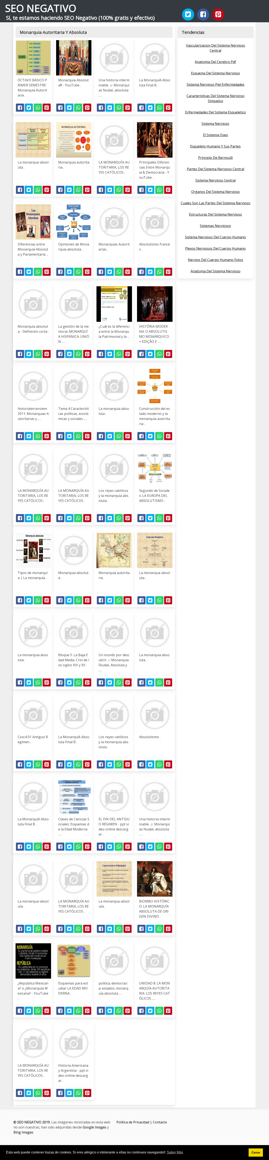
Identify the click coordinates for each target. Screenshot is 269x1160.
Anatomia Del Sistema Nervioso (215, 271)
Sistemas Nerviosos (215, 225)
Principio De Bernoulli (215, 157)
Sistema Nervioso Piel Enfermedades (215, 84)
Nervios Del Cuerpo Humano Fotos (215, 259)
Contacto (160, 1122)
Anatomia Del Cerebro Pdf (215, 61)
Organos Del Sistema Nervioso (215, 191)
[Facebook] (203, 14)
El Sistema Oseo (215, 135)
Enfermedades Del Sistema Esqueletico (215, 112)
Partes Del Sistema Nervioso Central (215, 169)
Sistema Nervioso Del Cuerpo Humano (215, 237)
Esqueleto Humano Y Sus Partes (215, 146)
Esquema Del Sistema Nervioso (215, 73)
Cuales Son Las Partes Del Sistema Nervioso (215, 203)
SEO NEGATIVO (40, 8)
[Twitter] (188, 14)
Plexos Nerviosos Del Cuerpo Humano (215, 248)
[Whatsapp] (38, 107)
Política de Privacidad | (134, 1122)
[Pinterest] (218, 14)
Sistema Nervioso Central (215, 180)
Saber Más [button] (175, 1152)
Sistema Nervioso (215, 123)
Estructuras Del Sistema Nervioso (215, 214)
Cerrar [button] (256, 1152)
